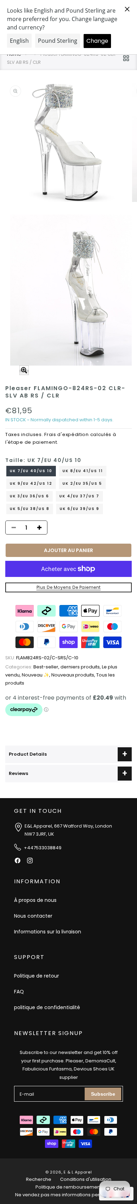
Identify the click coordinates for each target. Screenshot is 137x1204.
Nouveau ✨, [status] (36, 675)
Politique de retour (36, 975)
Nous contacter (33, 915)
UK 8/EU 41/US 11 (83, 471)
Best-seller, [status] (32, 667)
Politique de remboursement (68, 1187)
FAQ (19, 991)
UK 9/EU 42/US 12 (31, 483)
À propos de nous (35, 900)
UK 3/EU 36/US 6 (29, 496)
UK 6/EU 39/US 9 (79, 508)
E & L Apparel (78, 1172)
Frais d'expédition (66, 434)
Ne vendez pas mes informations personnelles (68, 1194)
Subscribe (103, 1094)
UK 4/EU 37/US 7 (79, 496)
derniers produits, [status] (81, 667)
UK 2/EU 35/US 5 (82, 483)
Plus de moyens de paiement (69, 587)
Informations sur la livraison (47, 931)
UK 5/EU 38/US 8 (30, 508)
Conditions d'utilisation (85, 1179)
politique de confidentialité (47, 1007)
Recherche (38, 1179)
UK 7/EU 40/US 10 (31, 471)
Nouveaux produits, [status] (73, 675)
